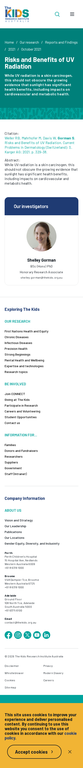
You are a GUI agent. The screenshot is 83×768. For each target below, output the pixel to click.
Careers (48, 680)
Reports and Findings (61, 42)
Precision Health (16, 348)
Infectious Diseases (18, 343)
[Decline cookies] (70, 752)
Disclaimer (12, 665)
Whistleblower (14, 673)
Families (10, 445)
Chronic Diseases (17, 337)
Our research (29, 42)
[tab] (41, 264)
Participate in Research (21, 405)
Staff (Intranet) (16, 474)
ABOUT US (13, 510)
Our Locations (14, 538)
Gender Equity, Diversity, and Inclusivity (32, 543)
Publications (13, 532)
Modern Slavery (53, 673)
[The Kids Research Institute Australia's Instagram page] (18, 635)
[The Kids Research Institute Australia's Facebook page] (8, 635)
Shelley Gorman (41, 260)
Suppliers (11, 462)
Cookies (10, 680)
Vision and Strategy (19, 520)
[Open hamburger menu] (72, 14)
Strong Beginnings (17, 354)
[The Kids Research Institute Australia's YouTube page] (37, 635)
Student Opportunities (21, 417)
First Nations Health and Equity (26, 331)
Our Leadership (15, 526)
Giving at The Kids (17, 400)
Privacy (48, 665)
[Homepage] (17, 14)
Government (13, 468)
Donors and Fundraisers (21, 451)
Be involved (15, 384)
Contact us (12, 423)
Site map (10, 687)
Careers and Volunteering (22, 411)
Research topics (16, 372)
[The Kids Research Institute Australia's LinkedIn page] (46, 635)
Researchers (14, 456)
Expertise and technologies (24, 366)
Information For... (21, 435)
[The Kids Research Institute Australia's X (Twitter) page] (27, 635)
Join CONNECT (15, 394)
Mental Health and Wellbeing (24, 360)
